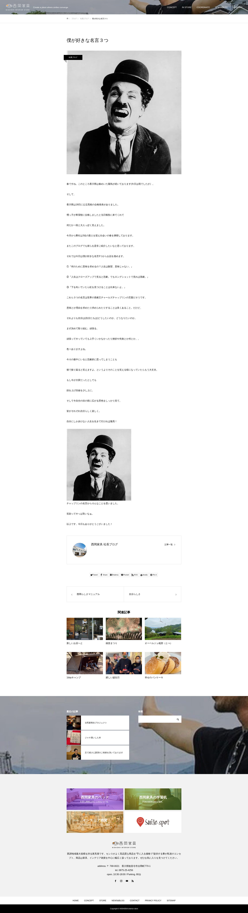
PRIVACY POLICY (153, 900)
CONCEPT (172, 7)
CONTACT (238, 7)
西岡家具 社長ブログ (104, 544)
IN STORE (186, 7)
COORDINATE (203, 7)
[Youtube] (126, 880)
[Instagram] (121, 880)
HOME (76, 900)
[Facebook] (115, 880)
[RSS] (132, 880)
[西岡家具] (18, 7)
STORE (102, 900)
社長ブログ (73, 57)
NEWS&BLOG (221, 7)
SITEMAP (171, 900)
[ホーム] (67, 19)
